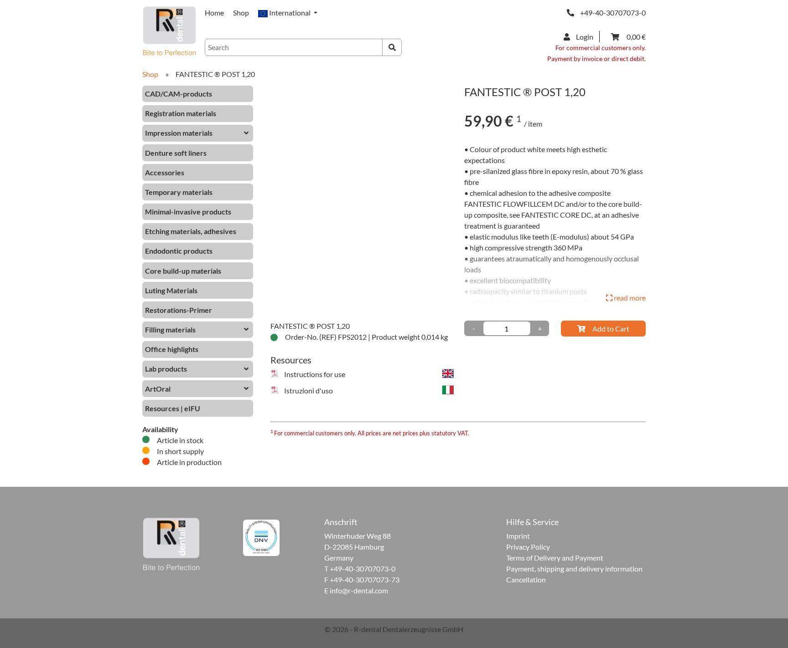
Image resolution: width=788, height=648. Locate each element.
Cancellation (526, 579)
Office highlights (171, 349)
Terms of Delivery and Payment (554, 557)
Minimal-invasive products (188, 211)
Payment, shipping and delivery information (574, 568)
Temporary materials (179, 192)
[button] (287, 12)
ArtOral (158, 388)
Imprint (518, 535)
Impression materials (179, 132)
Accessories (164, 172)
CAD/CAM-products (178, 93)
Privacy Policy (528, 546)
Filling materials (170, 329)
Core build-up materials (183, 270)
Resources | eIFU (172, 408)
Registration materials (180, 113)
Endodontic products (179, 250)
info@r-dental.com (359, 590)
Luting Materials (171, 290)
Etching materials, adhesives (190, 231)
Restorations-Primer (178, 310)
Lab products (166, 368)
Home (214, 12)
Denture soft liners (176, 152)
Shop (241, 12)
